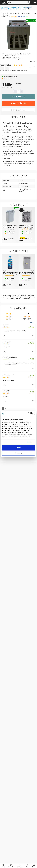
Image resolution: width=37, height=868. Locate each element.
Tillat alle (18, 447)
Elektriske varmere (14, 9)
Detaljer (29, 442)
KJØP (18, 96)
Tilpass (17, 453)
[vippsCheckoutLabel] (18, 103)
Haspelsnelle (27, 7)
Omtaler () (25, 16)
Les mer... (33, 61)
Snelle (20, 7)
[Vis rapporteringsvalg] (33, 335)
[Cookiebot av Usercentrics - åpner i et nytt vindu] (27, 413)
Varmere (4, 9)
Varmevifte (26, 9)
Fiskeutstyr (13, 7)
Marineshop (4, 7)
